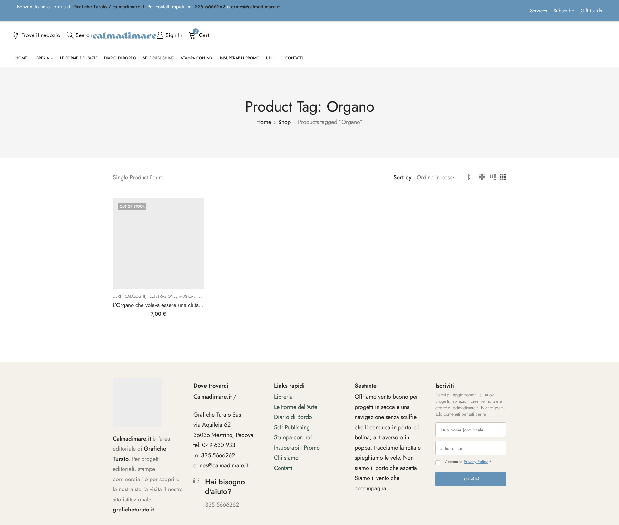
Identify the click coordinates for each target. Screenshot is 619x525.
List (471, 177)
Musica (186, 296)
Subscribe (564, 10)
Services (538, 10)
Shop (284, 122)
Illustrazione (162, 296)
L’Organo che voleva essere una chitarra (159, 305)
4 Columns (503, 177)
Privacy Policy (476, 462)
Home (263, 122)
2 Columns (482, 177)
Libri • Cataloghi (129, 296)
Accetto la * (468, 462)
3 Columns (493, 177)
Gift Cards (591, 10)
